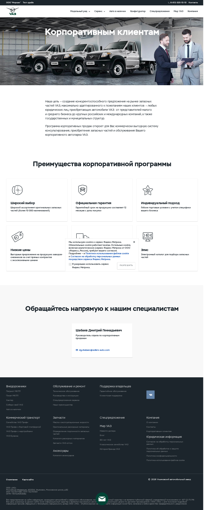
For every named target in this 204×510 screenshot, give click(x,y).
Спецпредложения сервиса (66, 400)
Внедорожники (16, 386)
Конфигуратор (138, 11)
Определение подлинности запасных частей (71, 432)
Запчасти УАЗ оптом (63, 443)
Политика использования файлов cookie (165, 460)
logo (16, 11)
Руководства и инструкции (65, 395)
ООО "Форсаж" (13, 2)
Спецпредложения (160, 11)
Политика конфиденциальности (161, 456)
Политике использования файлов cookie (107, 253)
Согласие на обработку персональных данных (164, 443)
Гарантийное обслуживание (113, 391)
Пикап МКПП (12, 395)
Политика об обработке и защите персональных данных (162, 450)
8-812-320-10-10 (178, 2)
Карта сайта (27, 479)
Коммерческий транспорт (23, 417)
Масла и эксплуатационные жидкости (71, 422)
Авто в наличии (117, 11)
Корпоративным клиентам (159, 431)
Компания (193, 11)
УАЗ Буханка (12, 436)
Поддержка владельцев (115, 386)
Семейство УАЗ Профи (17, 422)
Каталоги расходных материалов (68, 438)
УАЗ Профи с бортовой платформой (23, 427)
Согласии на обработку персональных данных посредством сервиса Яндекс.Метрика (94, 258)
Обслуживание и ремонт (69, 386)
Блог (102, 435)
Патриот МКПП (13, 391)
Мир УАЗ (178, 11)
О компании (152, 422)
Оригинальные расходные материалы (71, 427)
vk (150, 394)
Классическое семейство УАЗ (114, 444)
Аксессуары (61, 451)
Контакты (193, 2)
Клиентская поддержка (111, 395)
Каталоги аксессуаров (63, 455)
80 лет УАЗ (105, 440)
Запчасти (59, 417)
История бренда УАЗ (110, 449)
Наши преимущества (63, 405)
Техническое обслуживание (66, 391)
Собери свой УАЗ (14, 405)
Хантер (9, 400)
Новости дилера (107, 431)
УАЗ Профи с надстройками (19, 431)
